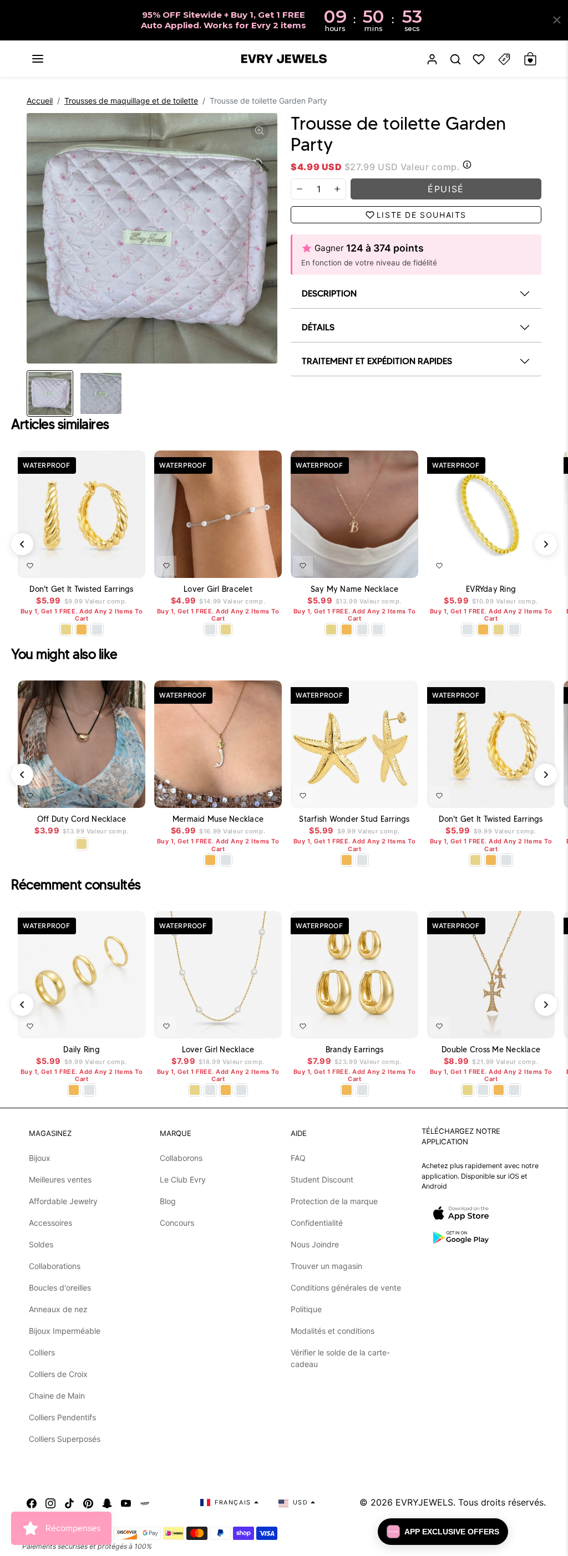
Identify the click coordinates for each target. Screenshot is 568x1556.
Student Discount (322, 1179)
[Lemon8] (144, 1502)
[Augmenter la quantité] (337, 189)
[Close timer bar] (556, 20)
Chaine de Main (57, 1395)
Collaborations (54, 1266)
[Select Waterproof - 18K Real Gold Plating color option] (81, 629)
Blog (168, 1201)
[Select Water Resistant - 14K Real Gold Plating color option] (66, 629)
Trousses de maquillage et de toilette (131, 100)
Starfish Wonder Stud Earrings (354, 819)
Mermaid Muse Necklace (218, 819)
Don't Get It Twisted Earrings (81, 589)
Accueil (40, 100)
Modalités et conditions (332, 1330)
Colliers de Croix (58, 1374)
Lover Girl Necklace (218, 1050)
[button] (37, 59)
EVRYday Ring (491, 589)
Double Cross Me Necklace (491, 1050)
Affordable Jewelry (63, 1201)
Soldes (41, 1244)
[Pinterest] (88, 1502)
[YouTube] (125, 1502)
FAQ (298, 1158)
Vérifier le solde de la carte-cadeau (340, 1358)
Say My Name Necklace (355, 589)
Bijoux (39, 1158)
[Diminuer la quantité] (299, 189)
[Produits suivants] (546, 544)
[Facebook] (31, 1502)
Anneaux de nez (58, 1309)
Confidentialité (317, 1222)
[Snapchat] (107, 1502)
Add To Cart (108, 563)
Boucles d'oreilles (60, 1287)
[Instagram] (50, 1502)
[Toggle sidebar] (504, 59)
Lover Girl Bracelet (218, 589)
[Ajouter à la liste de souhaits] (30, 566)
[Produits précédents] (22, 544)
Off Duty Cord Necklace (81, 819)
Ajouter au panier (104, 793)
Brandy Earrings (355, 1050)
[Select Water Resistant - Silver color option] (210, 629)
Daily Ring (81, 1050)
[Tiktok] (69, 1502)
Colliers (42, 1352)
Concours (177, 1222)
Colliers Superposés (64, 1439)
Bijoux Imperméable (64, 1330)
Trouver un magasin (326, 1266)
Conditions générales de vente (346, 1287)
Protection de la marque (334, 1201)
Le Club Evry (183, 1179)
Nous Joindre (315, 1244)
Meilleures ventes (60, 1179)
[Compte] (432, 59)
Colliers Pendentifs (62, 1417)
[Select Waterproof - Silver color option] (97, 629)
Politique (306, 1309)
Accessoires (50, 1222)
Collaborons (181, 1158)
